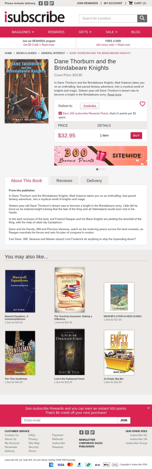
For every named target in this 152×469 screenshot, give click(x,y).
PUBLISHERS (86, 446)
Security (33, 447)
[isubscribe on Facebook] (41, 3)
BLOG (135, 32)
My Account (12, 443)
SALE (110, 32)
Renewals (11, 447)
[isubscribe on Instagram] (46, 3)
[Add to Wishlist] (142, 105)
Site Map (34, 443)
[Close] (148, 408)
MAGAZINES (21, 32)
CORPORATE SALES (91, 443)
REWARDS (56, 32)
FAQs (31, 435)
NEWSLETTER (87, 439)
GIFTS (84, 32)
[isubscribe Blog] (51, 3)
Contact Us (12, 435)
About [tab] (26, 180)
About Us (10, 439)
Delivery (10, 451)
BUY (136, 135)
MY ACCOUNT (113, 3)
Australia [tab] (90, 106)
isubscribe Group (136, 443)
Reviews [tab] (64, 180)
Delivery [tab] (94, 180)
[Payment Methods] (83, 464)
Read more (48, 44)
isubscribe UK (138, 439)
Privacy (33, 439)
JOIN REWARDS (87, 3)
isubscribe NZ (138, 435)
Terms (32, 451)
